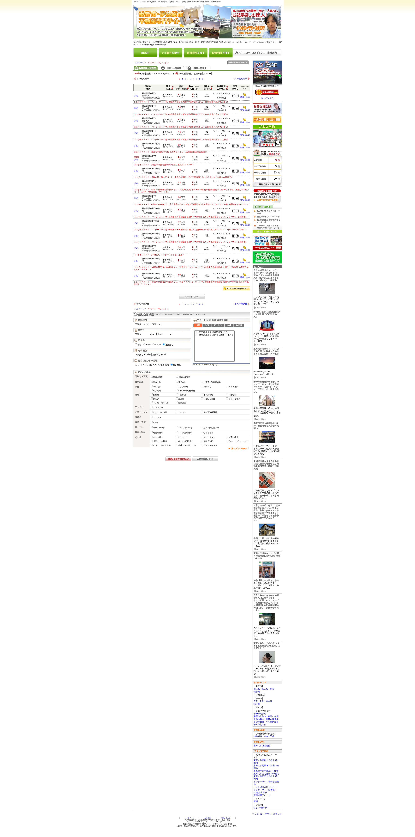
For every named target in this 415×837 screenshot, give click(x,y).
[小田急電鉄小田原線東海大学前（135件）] (214, 335)
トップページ (189, 818)
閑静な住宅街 (234, 399)
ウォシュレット (210, 445)
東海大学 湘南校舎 (262, 746)
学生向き (157, 387)
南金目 (269, 701)
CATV (155, 423)
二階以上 (182, 395)
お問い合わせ (226, 818)
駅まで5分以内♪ (261, 807)
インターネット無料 (162, 445)
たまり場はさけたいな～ (265, 787)
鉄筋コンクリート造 (187, 445)
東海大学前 (269, 736)
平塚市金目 (259, 722)
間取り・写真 (141, 376)
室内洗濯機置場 (210, 412)
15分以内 (165, 365)
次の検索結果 (240, 79)
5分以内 (141, 365)
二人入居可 (183, 387)
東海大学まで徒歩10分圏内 (266, 774)
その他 (138, 437)
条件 (137, 387)
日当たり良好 (209, 399)
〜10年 (158, 345)
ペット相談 (233, 387)
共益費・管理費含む (212, 382)
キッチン (139, 407)
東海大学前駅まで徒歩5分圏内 (266, 761)
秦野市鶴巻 (273, 716)
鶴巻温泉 (258, 736)
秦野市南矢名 (260, 714)
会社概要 (207, 818)
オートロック (159, 428)
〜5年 (148, 345)
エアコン (157, 417)
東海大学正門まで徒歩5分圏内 (266, 777)
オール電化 (208, 395)
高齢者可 (207, 387)
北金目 (257, 704)
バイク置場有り (185, 433)
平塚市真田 (259, 719)
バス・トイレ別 (160, 412)
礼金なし (182, 382)
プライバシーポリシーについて (267, 814)
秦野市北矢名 (260, 716)
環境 (137, 395)
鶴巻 (272, 689)
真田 (256, 701)
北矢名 (265, 689)
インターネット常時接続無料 (266, 783)
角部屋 (156, 395)
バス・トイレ (141, 412)
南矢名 (257, 689)
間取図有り (158, 377)
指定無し (169, 345)
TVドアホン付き (185, 428)
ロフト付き (158, 437)
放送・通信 (140, 422)
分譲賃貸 (182, 403)
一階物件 (232, 395)
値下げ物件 (233, 437)
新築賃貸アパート (262, 795)
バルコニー (183, 437)
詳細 (136, 96)
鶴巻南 (257, 691)
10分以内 (153, 365)
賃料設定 (139, 382)
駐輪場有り (158, 433)
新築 (256, 801)
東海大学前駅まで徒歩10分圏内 (266, 767)
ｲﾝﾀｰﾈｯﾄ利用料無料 (186, 391)
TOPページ (139, 63)
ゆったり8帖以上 (185, 441)
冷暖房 (138, 417)
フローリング (209, 437)
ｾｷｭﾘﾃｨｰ (139, 427)
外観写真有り (184, 377)
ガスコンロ (158, 407)
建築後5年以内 (260, 792)
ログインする (267, 98)
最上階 (181, 399)
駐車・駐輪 (140, 432)
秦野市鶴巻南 (272, 719)
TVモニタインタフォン (239, 441)
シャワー (182, 412)
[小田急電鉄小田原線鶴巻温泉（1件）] (214, 332)
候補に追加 (245, 97)
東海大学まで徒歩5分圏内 (266, 771)
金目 (262, 701)
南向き (156, 399)
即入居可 (157, 391)
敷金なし (157, 382)
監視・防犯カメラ (211, 428)
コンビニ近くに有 (161, 403)
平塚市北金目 (260, 724)
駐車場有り (208, 433)
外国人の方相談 (160, 441)
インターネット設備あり (265, 790)
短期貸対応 (208, 441)
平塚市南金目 (272, 722)
